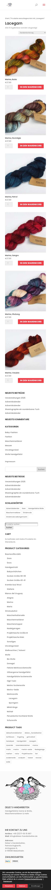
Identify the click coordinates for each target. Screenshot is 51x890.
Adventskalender (13, 401)
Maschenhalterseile (16, 615)
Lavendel (9, 745)
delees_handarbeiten (33, 733)
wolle (8, 762)
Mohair (10, 711)
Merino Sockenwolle (16, 685)
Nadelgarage (40, 749)
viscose (38, 758)
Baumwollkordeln (13, 554)
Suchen (9, 527)
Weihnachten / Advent (15, 650)
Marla (9, 606)
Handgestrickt (11, 567)
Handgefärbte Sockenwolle (19, 676)
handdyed (10, 741)
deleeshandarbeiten (14, 733)
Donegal (11, 663)
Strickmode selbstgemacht (16, 517)
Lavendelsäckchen (23, 745)
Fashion (8, 436)
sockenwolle (11, 758)
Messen (8, 445)
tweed (30, 758)
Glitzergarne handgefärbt (18, 672)
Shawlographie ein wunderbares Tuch (22, 409)
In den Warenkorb (31, 87)
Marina (10, 602)
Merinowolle (12, 694)
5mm (9, 563)
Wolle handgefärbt (13, 454)
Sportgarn (13, 703)
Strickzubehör (11, 611)
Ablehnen (22, 886)
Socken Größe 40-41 (16, 580)
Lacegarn (13, 698)
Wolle (7, 655)
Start (7, 18)
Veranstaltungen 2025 (15, 398)
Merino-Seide (13, 689)
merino (16, 749)
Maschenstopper (14, 624)
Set (36, 754)
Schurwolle (12, 720)
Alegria (10, 598)
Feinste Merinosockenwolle (19, 668)
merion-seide (27, 749)
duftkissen (10, 737)
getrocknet (31, 737)
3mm (9, 558)
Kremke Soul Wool (13, 584)
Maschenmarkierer (13, 441)
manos (35, 745)
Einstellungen (35, 886)
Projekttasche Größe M (17, 633)
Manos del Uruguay (14, 593)
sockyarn (21, 758)
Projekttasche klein (15, 637)
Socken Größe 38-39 (16, 576)
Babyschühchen (14, 571)
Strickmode (27, 513)
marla (8, 749)
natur (17, 754)
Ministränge (12, 707)
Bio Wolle (11, 659)
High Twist (11, 681)
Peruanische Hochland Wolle (20, 716)
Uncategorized (11, 450)
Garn (24, 508)
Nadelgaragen (13, 628)
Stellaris (10, 589)
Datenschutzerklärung (33, 879)
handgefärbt (21, 741)
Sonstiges (11, 641)
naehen (9, 754)
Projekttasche (27, 754)
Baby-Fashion (11, 432)
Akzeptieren (9, 886)
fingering (20, 737)
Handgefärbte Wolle (36, 508)
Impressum (10, 461)
